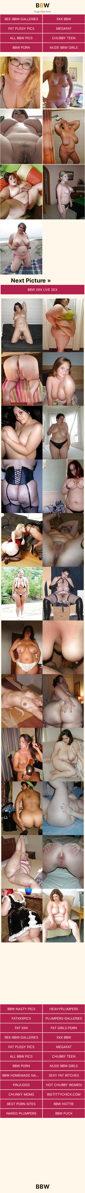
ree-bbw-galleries (21, 19)
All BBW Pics (21, 38)
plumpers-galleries (64, 1018)
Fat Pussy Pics (21, 28)
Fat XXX (21, 1028)
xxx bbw (64, 19)
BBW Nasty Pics (21, 1009)
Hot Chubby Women (64, 1085)
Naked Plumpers (21, 1113)
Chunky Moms (21, 1094)
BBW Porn (21, 47)
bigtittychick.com (63, 1094)
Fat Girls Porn (64, 1028)
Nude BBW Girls (64, 47)
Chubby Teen (64, 38)
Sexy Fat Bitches (64, 1075)
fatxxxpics (21, 1018)
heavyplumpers (64, 1009)
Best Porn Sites (21, 1104)
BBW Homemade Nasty (22, 1075)
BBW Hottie (64, 1104)
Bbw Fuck (63, 1113)
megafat (64, 28)
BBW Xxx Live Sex (42, 290)
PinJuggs (21, 1085)
